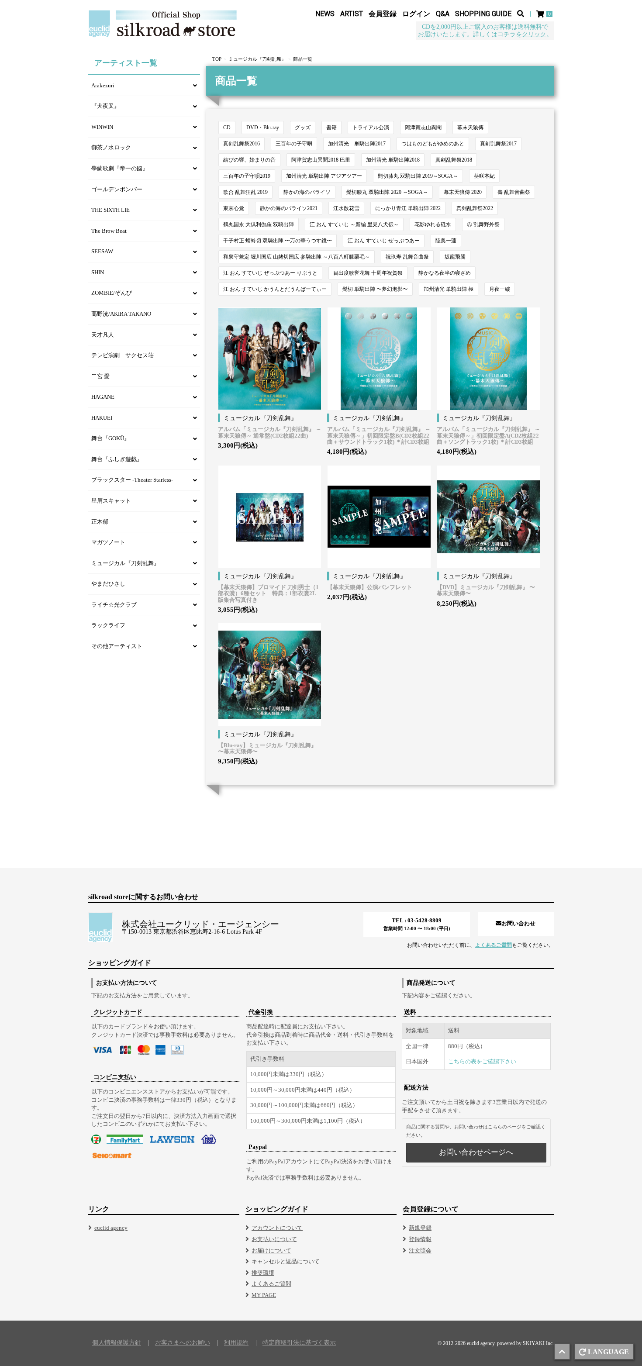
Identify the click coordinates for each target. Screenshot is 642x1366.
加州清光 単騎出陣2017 (357, 144)
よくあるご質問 (493, 945)
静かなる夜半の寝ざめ (444, 273)
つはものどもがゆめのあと (432, 144)
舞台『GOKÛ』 (110, 438)
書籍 (331, 127)
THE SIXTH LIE (110, 210)
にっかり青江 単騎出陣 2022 (408, 208)
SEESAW (102, 251)
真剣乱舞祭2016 (241, 144)
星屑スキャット (111, 500)
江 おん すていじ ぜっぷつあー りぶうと (270, 273)
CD (227, 127)
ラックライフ (108, 625)
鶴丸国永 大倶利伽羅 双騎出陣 (258, 224)
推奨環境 (263, 1272)
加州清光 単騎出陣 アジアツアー (324, 176)
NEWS (325, 14)
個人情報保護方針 (116, 1343)
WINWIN (102, 127)
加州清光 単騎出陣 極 (448, 289)
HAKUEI (101, 417)
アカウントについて (277, 1228)
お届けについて (271, 1250)
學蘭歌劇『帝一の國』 (119, 168)
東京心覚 (233, 208)
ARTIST (351, 14)
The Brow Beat (109, 231)
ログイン (416, 14)
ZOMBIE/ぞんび (111, 293)
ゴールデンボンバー (116, 189)
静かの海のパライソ (307, 192)
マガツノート (108, 542)
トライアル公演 (370, 127)
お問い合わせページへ (476, 1152)
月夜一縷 (499, 289)
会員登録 (383, 14)
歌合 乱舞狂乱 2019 (245, 192)
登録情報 (420, 1239)
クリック (534, 34)
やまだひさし (108, 583)
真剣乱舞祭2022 (474, 208)
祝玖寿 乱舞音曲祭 (407, 257)
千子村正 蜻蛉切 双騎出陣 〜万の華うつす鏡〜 (277, 241)
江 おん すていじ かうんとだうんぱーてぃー (275, 289)
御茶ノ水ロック (111, 147)
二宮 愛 (100, 376)
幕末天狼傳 (470, 127)
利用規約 (236, 1343)
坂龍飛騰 (455, 257)
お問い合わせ (518, 923)
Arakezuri (102, 85)
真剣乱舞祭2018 (453, 160)
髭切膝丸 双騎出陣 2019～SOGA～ (418, 176)
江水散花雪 (346, 208)
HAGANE (102, 396)
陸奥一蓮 (445, 241)
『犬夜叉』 (105, 106)
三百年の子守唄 (294, 144)
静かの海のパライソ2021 (289, 208)
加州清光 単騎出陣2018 (393, 160)
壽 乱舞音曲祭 (513, 192)
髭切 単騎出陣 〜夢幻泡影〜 (375, 289)
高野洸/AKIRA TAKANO (121, 313)
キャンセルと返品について (286, 1261)
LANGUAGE (608, 1352)
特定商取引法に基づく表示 (299, 1343)
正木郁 (99, 521)
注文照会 (420, 1250)
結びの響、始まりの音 (249, 160)
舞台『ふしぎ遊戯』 (116, 459)
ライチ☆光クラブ (114, 604)
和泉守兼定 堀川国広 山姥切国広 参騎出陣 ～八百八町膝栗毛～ (296, 257)
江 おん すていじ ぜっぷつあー (384, 241)
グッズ (303, 127)
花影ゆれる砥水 (432, 224)
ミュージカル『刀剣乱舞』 (257, 59)
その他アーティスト (116, 646)
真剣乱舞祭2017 (498, 144)
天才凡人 (102, 334)
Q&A (442, 14)
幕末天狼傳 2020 (463, 192)
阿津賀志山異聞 (423, 127)
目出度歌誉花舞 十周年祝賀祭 (368, 273)
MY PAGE (264, 1295)
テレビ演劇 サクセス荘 (122, 355)
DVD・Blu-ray (262, 127)
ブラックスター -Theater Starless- (132, 479)
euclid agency (111, 1228)
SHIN (97, 272)
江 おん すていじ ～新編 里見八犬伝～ (354, 224)
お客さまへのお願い (182, 1343)
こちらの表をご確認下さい (482, 1061)
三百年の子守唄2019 (246, 176)
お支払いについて (274, 1239)
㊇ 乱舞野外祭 (483, 224)
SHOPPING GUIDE (483, 14)
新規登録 (420, 1228)
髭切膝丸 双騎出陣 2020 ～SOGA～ (387, 192)
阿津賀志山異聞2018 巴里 (320, 160)
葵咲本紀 (484, 176)
